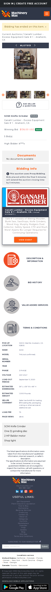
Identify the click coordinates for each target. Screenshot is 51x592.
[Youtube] (31, 491)
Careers (23, 530)
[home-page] (14, 13)
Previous (3, 95)
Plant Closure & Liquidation (23, 504)
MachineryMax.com (24, 486)
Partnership (23, 508)
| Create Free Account (30, 3)
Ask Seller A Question (29, 105)
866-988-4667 (25, 488)
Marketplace (23, 523)
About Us (23, 517)
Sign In (9, 3)
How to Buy (23, 506)
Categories (23, 519)
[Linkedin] (17, 491)
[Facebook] (21, 491)
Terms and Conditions (23, 536)
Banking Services (23, 510)
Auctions (23, 521)
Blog (23, 532)
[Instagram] (26, 491)
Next (47, 95)
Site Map (23, 534)
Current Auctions (12, 34)
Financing (23, 512)
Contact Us (23, 515)
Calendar (23, 525)
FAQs (23, 528)
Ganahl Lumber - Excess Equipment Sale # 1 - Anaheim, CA (24, 37)
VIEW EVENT (25, 240)
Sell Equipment (23, 501)
